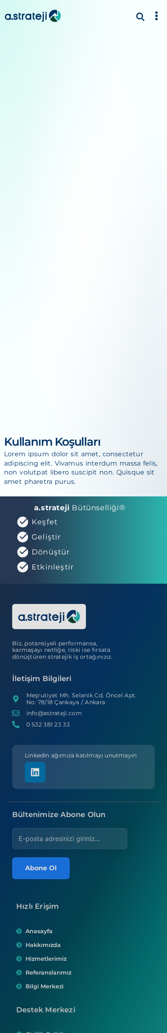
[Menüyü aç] (156, 16)
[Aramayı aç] (139, 16)
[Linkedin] (35, 772)
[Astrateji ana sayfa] (33, 15)
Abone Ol (41, 868)
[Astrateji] (49, 618)
